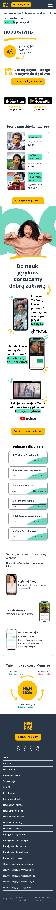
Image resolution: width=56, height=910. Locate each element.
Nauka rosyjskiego (12, 13)
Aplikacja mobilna (11, 775)
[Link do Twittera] (25, 748)
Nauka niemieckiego (13, 822)
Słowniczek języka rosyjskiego (17, 887)
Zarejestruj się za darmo (28, 431)
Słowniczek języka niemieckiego (18, 881)
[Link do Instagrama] (38, 748)
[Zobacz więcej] (50, 5)
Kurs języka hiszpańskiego (16, 846)
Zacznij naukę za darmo (28, 81)
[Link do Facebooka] (18, 748)
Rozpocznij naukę (21, 4)
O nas (6, 757)
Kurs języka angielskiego (15, 834)
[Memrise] (6, 5)
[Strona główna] (9, 71)
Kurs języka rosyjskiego (35, 13)
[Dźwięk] (10, 51)
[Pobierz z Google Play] (40, 100)
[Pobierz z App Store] (15, 100)
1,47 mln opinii (40, 109)
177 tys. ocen (15, 109)
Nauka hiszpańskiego (13, 816)
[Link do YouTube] (31, 748)
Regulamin (8, 899)
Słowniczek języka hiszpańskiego (19, 875)
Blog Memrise (10, 793)
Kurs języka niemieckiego (15, 852)
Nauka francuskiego (13, 810)
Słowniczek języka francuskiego (18, 869)
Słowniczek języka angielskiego (18, 863)
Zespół (6, 787)
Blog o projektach (12, 799)
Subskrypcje (9, 781)
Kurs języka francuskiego (15, 840)
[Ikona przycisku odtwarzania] (16, 141)
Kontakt (7, 763)
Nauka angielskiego (13, 804)
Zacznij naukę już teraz (28, 200)
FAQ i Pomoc (9, 769)
